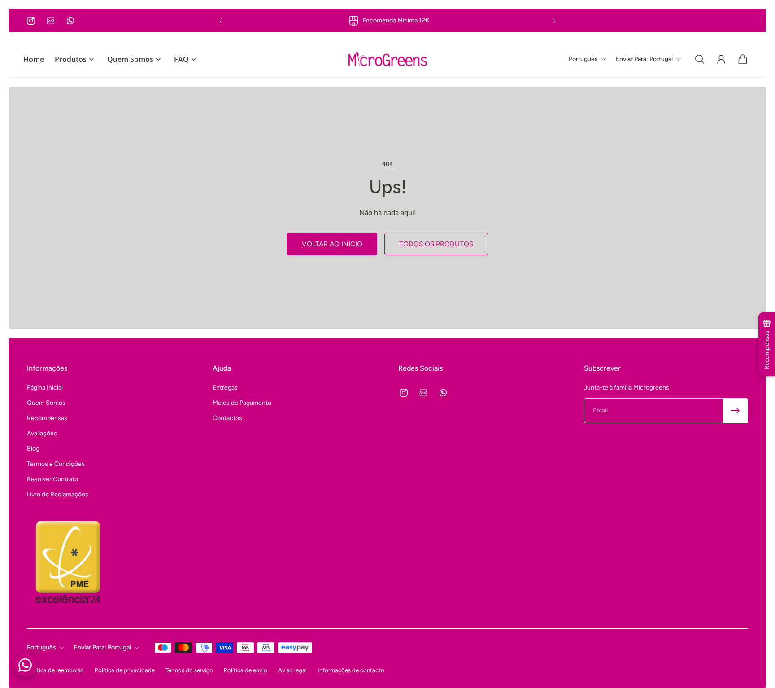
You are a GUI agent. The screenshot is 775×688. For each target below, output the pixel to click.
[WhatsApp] (70, 21)
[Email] (51, 21)
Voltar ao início (332, 244)
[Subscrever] (735, 410)
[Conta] (721, 59)
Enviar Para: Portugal (102, 647)
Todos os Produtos (436, 244)
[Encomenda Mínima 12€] (387, 20)
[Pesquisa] (699, 59)
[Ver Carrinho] (742, 59)
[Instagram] (31, 21)
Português (41, 647)
